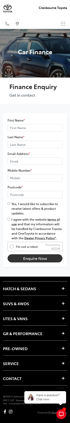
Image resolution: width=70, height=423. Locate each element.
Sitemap (20, 400)
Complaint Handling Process (25, 403)
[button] (63, 24)
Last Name (16, 137)
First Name (16, 120)
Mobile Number (20, 170)
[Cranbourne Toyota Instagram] (11, 412)
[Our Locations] (17, 24)
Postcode (15, 187)
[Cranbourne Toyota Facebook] (6, 412)
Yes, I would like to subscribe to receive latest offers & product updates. (34, 208)
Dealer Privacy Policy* (40, 238)
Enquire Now (35, 258)
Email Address (19, 153)
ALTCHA (55, 248)
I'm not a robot (27, 246)
